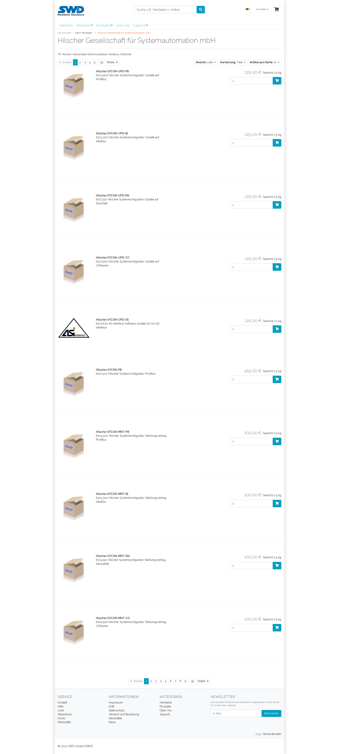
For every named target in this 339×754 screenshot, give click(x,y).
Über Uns (123, 25)
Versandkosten (271, 734)
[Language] (248, 9)
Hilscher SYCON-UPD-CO (112, 257)
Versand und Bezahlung (124, 714)
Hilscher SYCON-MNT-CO (113, 618)
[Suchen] (201, 9)
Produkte (103, 25)
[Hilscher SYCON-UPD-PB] (74, 85)
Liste (204, 62)
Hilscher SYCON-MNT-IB (112, 493)
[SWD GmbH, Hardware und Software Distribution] (93, 11)
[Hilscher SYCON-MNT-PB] (74, 446)
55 (101, 62)
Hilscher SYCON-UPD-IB (112, 133)
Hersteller (83, 25)
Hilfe (60, 706)
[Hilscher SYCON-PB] (74, 383)
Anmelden (261, 9)
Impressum (116, 702)
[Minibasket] (276, 9)
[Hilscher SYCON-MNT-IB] (74, 508)
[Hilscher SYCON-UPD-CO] (74, 271)
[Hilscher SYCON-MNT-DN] (74, 570)
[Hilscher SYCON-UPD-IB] (74, 147)
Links (61, 710)
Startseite (66, 25)
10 (263, 62)
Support (139, 25)
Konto (61, 718)
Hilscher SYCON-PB (109, 369)
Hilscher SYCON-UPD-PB (112, 71)
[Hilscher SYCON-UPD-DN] (74, 209)
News (112, 722)
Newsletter (115, 718)
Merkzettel (64, 722)
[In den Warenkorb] (277, 80)
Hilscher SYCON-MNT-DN (113, 556)
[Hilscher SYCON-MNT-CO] (74, 632)
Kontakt (62, 702)
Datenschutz (116, 710)
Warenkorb (65, 714)
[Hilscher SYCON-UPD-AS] (74, 327)
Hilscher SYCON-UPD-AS (112, 319)
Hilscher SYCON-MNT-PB (112, 431)
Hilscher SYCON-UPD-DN (112, 195)
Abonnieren (271, 713)
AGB (111, 706)
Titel (231, 62)
